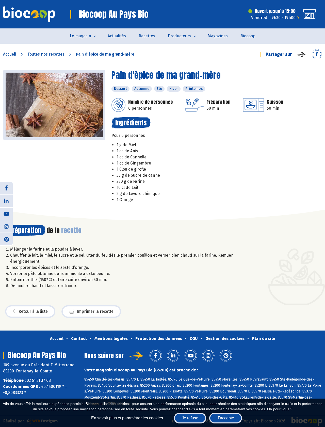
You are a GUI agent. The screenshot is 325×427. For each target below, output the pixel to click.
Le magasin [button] (80, 36)
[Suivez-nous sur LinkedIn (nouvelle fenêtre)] (6, 200)
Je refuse (190, 418)
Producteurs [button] (179, 36)
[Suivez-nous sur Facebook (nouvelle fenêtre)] (6, 188)
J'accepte (225, 418)
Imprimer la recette (95, 311)
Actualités (117, 36)
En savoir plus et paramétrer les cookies (127, 418)
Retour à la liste (33, 311)
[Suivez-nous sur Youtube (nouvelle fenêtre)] (6, 213)
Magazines (218, 36)
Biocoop (247, 36)
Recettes (147, 36)
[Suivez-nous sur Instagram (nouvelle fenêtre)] (6, 226)
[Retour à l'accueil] (29, 14)
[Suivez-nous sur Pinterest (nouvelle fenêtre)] (6, 239)
